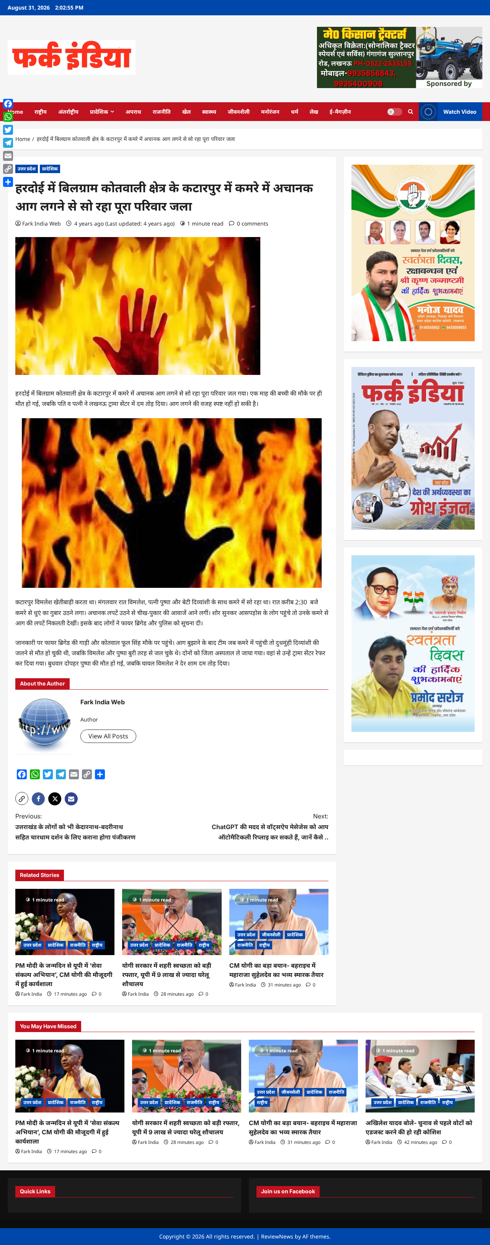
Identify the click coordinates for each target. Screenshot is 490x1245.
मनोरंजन (270, 111)
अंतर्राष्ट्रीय (68, 111)
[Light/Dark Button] (394, 111)
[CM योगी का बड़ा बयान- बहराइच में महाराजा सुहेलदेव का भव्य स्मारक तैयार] (278, 922)
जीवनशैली (239, 111)
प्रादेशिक (99, 111)
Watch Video (460, 111)
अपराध (133, 111)
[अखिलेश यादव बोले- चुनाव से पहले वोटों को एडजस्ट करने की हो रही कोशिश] (420, 1076)
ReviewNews (277, 1236)
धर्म (294, 111)
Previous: (75, 826)
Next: (270, 826)
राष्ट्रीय (40, 111)
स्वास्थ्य (209, 111)
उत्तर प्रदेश (27, 168)
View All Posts (108, 736)
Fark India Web (41, 223)
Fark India (31, 994)
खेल (186, 111)
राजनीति (162, 111)
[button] (21, 798)
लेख (314, 111)
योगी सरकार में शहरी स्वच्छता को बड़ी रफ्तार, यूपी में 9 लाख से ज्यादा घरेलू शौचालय (166, 975)
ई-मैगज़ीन (340, 111)
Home (15, 111)
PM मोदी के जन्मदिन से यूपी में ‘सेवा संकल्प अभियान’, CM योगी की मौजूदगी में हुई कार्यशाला (64, 975)
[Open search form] (410, 111)
